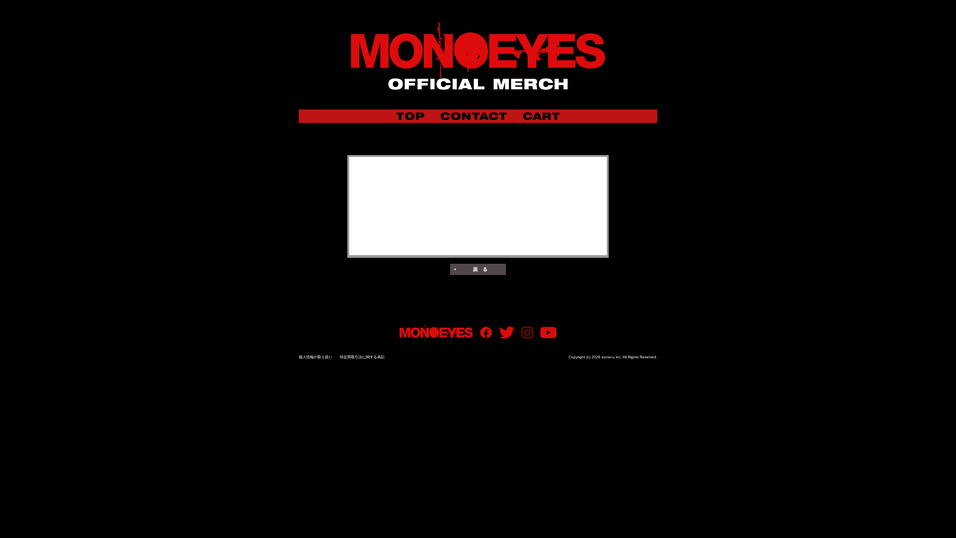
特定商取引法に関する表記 (362, 357)
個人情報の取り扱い (315, 357)
